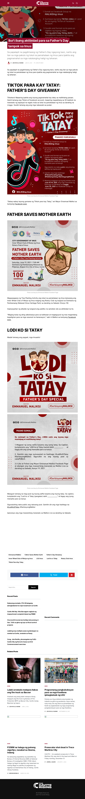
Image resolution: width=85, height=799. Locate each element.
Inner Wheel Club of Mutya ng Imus (21, 558)
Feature (10, 34)
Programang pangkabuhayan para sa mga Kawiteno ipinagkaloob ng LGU (59, 692)
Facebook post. (21, 204)
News (17, 34)
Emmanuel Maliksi (15, 555)
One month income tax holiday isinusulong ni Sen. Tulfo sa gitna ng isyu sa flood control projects (22, 622)
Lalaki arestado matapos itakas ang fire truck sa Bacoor (22, 691)
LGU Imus (39, 558)
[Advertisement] (42, 533)
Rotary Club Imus (67, 558)
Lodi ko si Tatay (52, 558)
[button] (8, 3)
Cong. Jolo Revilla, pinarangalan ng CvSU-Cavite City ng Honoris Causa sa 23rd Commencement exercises (22, 641)
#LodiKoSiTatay (13, 507)
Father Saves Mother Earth (34, 555)
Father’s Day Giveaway (54, 555)
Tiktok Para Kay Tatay (16, 562)
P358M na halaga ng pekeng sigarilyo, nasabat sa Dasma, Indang (21, 750)
